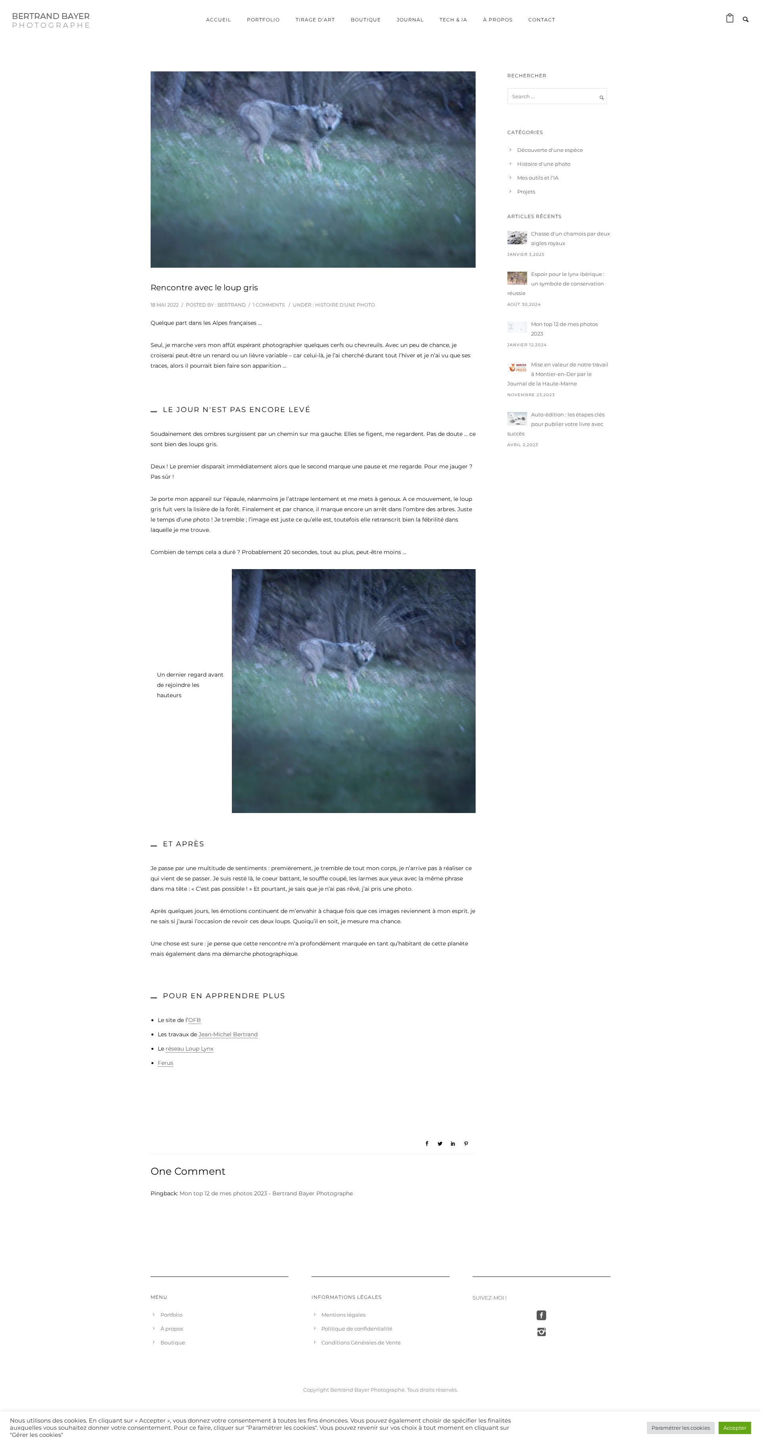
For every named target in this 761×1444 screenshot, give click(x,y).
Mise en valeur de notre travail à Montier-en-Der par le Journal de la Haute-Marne (557, 374)
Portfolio (263, 20)
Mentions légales (343, 1315)
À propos (497, 20)
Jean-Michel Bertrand (228, 1034)
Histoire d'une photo (345, 305)
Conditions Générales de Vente (361, 1342)
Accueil (218, 20)
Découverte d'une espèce (550, 150)
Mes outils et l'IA (537, 178)
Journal (410, 20)
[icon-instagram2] (541, 1332)
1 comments (269, 305)
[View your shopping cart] (729, 19)
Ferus (165, 1062)
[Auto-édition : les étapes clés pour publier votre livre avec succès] (517, 419)
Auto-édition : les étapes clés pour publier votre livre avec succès (555, 424)
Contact (541, 20)
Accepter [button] (734, 1428)
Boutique (366, 20)
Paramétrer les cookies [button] (681, 1428)
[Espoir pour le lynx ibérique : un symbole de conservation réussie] (517, 278)
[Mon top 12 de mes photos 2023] (517, 327)
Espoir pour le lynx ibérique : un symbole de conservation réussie (555, 283)
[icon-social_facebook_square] (541, 1315)
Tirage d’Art (315, 20)
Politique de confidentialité (356, 1328)
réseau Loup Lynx (189, 1048)
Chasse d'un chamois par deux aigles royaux (570, 238)
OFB (194, 1020)
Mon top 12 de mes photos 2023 (564, 329)
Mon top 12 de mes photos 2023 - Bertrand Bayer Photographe (266, 1193)
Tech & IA (453, 20)
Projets (526, 191)
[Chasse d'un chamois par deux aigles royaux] (517, 237)
